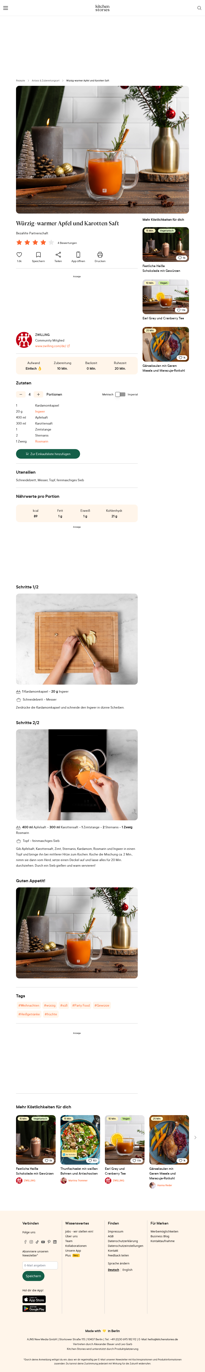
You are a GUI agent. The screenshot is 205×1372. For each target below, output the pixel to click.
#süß (63, 1005)
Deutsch (113, 1270)
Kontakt (113, 1250)
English (128, 1270)
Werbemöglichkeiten (164, 1231)
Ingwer (40, 411)
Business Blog (160, 1236)
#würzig (49, 1005)
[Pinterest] (49, 1242)
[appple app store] (40, 1300)
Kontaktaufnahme (163, 1241)
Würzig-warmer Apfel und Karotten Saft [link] (87, 80)
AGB (111, 1236)
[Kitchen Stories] (103, 8)
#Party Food (81, 1005)
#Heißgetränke (29, 1014)
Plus (71, 1255)
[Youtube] (43, 1242)
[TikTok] (37, 1242)
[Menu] (5, 8)
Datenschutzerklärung (123, 1241)
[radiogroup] (36, 243)
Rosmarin (41, 441)
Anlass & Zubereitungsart (45, 80)
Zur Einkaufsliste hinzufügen (50, 454)
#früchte (51, 1014)
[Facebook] (25, 1242)
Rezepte (20, 80)
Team (68, 1241)
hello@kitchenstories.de (163, 1339)
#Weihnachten (28, 1005)
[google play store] (40, 1309)
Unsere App (73, 1250)
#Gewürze (101, 1005)
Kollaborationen (76, 1246)
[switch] (120, 394)
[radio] (19, 242)
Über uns (71, 1236)
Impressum (115, 1231)
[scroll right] (195, 1137)
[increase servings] (38, 394)
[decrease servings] (21, 394)
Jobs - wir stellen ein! (79, 1231)
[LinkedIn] (55, 1242)
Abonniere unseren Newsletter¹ (35, 1253)
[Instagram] (31, 1242)
